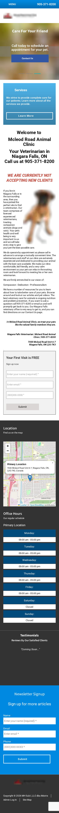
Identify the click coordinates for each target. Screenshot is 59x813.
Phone (7, 741)
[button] (30, 478)
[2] (29, 76)
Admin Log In (10, 800)
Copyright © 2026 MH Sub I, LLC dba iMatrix (25, 795)
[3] (37, 76)
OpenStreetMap (37, 505)
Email (7, 728)
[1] (21, 76)
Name (7, 715)
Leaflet (23, 505)
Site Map (27, 800)
